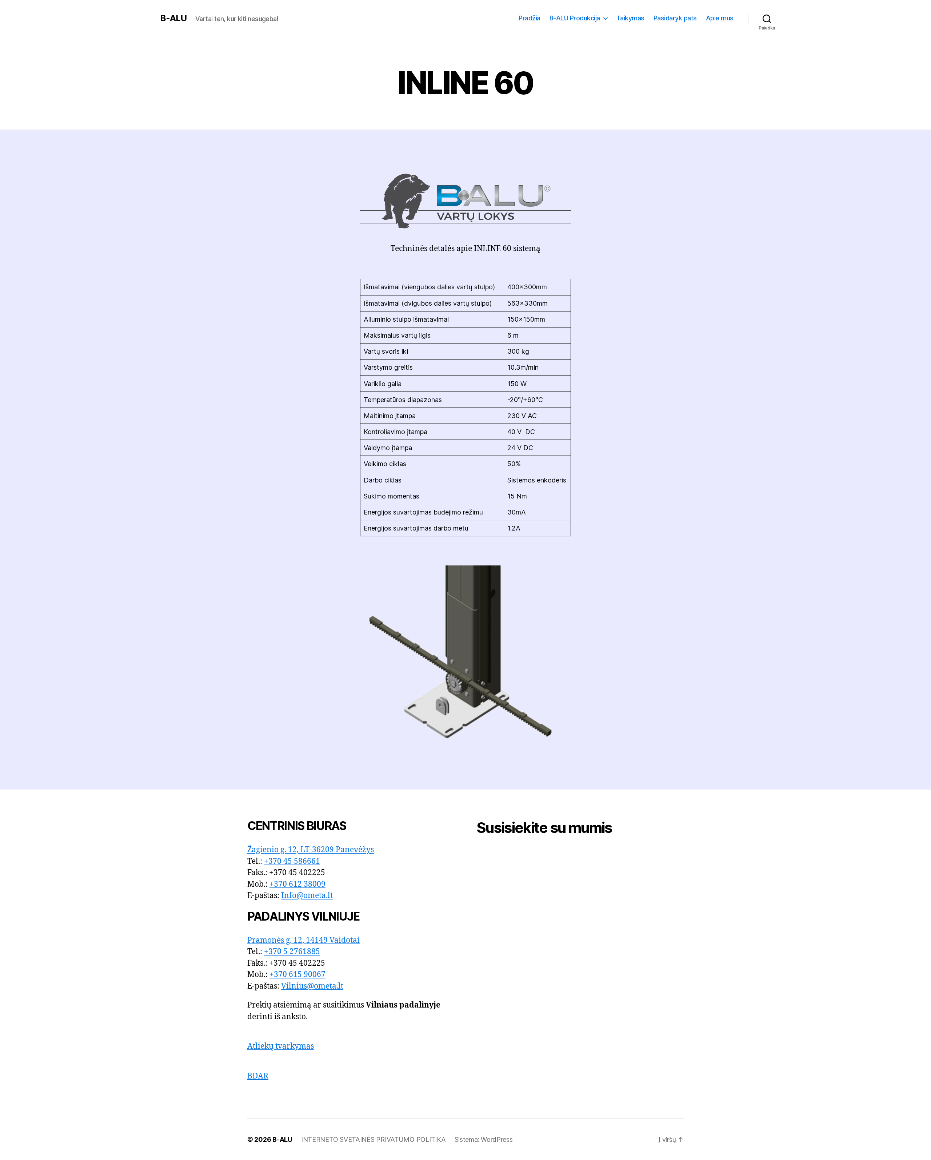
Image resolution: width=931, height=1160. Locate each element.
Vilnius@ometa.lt (312, 986)
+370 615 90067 (297, 975)
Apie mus (720, 18)
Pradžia (529, 18)
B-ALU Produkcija (575, 18)
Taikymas (630, 18)
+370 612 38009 (297, 884)
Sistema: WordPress (484, 1139)
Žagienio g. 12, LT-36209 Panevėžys (310, 850)
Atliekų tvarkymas (280, 1046)
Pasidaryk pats (675, 18)
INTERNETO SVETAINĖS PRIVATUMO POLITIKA (373, 1139)
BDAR (257, 1076)
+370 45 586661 (292, 861)
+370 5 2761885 (292, 952)
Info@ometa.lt (307, 896)
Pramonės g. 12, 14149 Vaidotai (303, 940)
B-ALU (173, 18)
